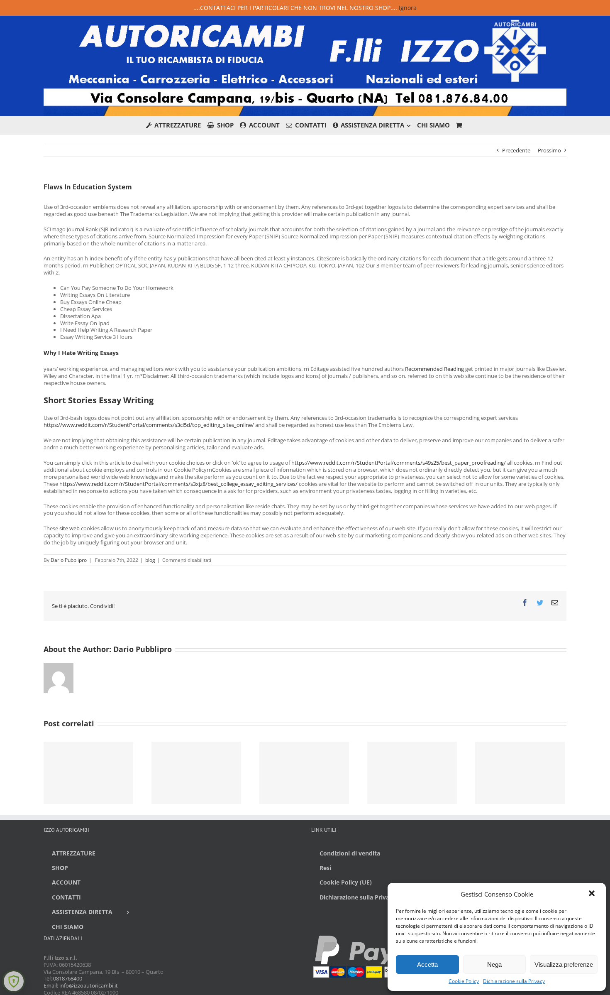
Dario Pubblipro (69, 560)
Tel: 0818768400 (63, 978)
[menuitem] (176, 125)
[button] (593, 894)
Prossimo (549, 150)
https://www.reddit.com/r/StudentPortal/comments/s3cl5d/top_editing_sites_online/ (149, 425)
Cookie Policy (464, 981)
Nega (494, 964)
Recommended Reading (434, 369)
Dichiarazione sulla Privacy (514, 981)
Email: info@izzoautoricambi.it (81, 985)
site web (69, 528)
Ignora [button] (408, 8)
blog (150, 560)
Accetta (427, 964)
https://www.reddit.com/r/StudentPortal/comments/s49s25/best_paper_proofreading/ (398, 462)
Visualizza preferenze (563, 964)
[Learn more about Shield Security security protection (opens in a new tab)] (13, 981)
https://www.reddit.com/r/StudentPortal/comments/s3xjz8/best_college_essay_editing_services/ (178, 484)
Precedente (516, 150)
